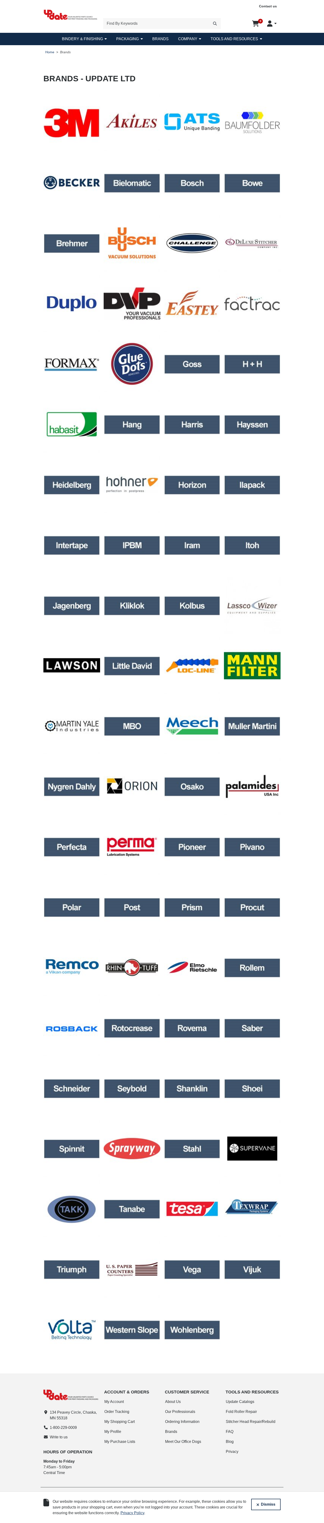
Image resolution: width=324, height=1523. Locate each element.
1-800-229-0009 (63, 1428)
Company (187, 39)
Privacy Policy (132, 1513)
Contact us (268, 6)
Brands (160, 39)
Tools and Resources (234, 39)
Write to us (59, 1437)
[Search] (215, 23)
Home (49, 52)
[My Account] (272, 23)
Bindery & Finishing (82, 39)
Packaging (127, 39)
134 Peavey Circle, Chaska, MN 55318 (73, 1415)
